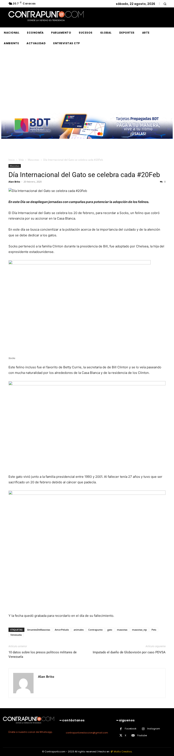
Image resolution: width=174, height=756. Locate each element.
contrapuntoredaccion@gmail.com (87, 732)
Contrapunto (95, 629)
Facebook (130, 728)
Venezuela (16, 634)
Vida (21, 160)
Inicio (11, 160)
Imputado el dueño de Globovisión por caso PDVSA (129, 652)
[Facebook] (120, 729)
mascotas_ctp (139, 629)
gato (109, 629)
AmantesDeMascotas (38, 629)
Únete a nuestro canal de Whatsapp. (30, 732)
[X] (120, 735)
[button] (164, 3)
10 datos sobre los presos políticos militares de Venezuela (42, 654)
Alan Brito (14, 181)
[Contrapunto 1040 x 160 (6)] (87, 142)
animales (79, 629)
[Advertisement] (87, 80)
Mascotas (33, 160)
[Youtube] (133, 735)
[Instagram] (143, 729)
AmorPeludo (62, 629)
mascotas (122, 629)
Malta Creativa (123, 751)
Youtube (142, 735)
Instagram (153, 728)
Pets (154, 629)
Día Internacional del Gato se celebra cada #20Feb (84, 175)
